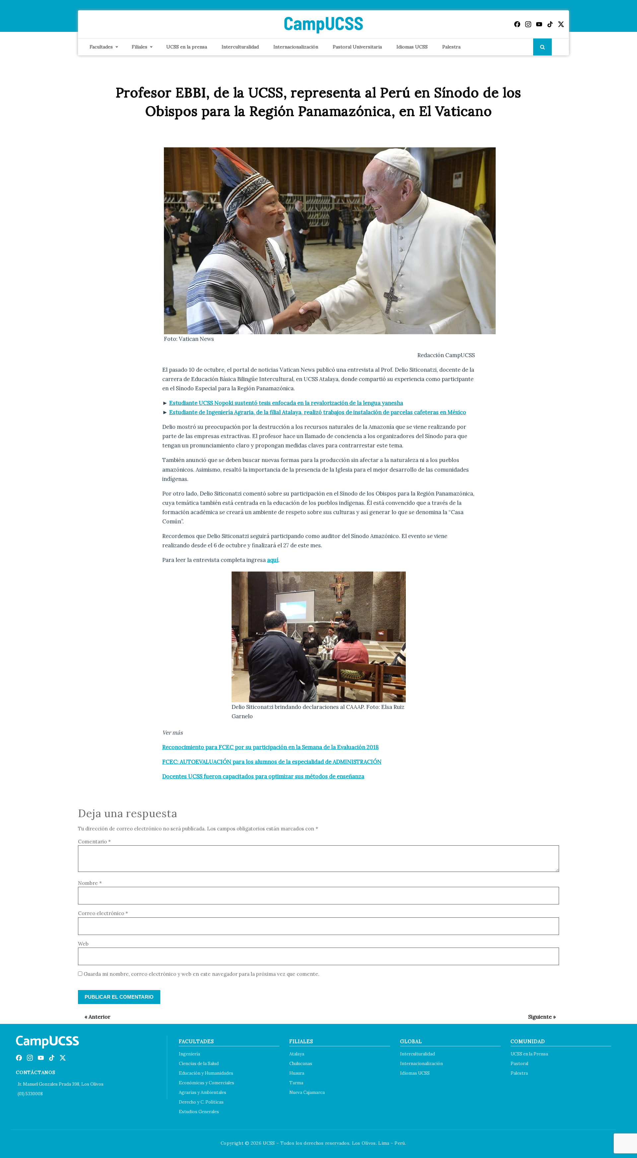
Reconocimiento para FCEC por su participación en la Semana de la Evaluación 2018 (270, 747)
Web (83, 944)
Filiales (139, 47)
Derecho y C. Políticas (201, 1102)
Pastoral (519, 1063)
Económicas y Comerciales (206, 1083)
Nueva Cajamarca (307, 1092)
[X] (561, 24)
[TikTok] (550, 24)
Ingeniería (189, 1054)
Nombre (90, 883)
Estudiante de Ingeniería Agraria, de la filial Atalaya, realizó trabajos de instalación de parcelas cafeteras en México (317, 412)
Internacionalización (295, 47)
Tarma (296, 1083)
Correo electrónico (103, 913)
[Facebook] (517, 24)
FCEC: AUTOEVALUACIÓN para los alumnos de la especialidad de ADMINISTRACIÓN (272, 761)
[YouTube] (539, 24)
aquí (272, 560)
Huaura (296, 1073)
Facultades (101, 47)
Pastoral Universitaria (357, 47)
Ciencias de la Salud (199, 1063)
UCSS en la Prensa (529, 1054)
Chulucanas (300, 1063)
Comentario (94, 841)
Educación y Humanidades (206, 1073)
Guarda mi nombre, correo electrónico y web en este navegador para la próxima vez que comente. (201, 974)
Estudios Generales (199, 1112)
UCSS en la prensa (186, 47)
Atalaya (296, 1054)
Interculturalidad (240, 47)
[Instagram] (528, 24)
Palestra (451, 47)
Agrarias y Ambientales (202, 1092)
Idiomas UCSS (412, 47)
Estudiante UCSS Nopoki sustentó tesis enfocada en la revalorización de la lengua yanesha (286, 403)
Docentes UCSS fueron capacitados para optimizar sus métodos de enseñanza (263, 776)
